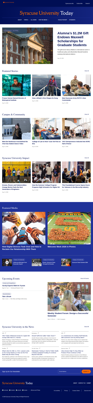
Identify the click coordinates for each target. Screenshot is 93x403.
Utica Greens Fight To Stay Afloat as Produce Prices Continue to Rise (72, 351)
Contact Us (82, 383)
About (20, 19)
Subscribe (80, 3)
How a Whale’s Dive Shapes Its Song (45, 98)
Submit (85, 371)
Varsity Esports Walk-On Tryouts (13, 285)
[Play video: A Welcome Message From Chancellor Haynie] (7, 262)
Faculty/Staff (62, 19)
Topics (26, 19)
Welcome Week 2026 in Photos (62, 247)
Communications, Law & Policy (11, 30)
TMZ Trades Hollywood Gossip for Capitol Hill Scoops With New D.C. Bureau (15, 336)
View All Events (84, 278)
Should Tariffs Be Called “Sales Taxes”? (44, 336)
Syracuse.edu (69, 3)
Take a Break (6, 296)
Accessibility (57, 390)
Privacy (66, 390)
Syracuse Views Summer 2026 (80, 262)
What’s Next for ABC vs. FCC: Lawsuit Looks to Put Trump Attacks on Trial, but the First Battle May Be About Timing (15, 352)
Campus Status (76, 390)
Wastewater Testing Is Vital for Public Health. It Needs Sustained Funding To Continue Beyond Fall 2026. (45, 352)
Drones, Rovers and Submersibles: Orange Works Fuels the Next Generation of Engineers (14, 187)
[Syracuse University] (11, 3)
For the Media (43, 19)
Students (72, 19)
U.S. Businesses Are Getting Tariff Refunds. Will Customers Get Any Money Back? (74, 336)
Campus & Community (9, 213)
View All (86, 71)
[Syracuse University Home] (46, 13)
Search (88, 3)
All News (33, 19)
